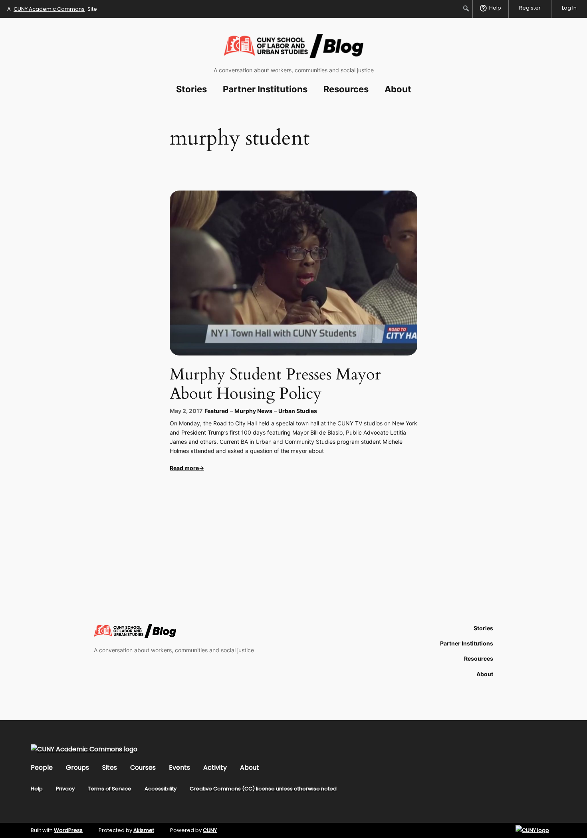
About (249, 767)
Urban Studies (297, 410)
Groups (77, 767)
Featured (216, 410)
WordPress (68, 830)
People (42, 767)
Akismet (143, 830)
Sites (109, 767)
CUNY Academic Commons (49, 9)
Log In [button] (569, 8)
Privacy (65, 788)
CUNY (210, 830)
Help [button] (495, 8)
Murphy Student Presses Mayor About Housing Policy (275, 384)
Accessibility (160, 788)
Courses (143, 767)
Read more (184, 468)
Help (37, 788)
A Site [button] (52, 9)
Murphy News (253, 410)
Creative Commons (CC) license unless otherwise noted (263, 788)
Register (530, 8)
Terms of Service (109, 788)
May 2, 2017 (186, 410)
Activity (215, 767)
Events (179, 767)
